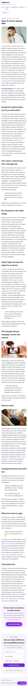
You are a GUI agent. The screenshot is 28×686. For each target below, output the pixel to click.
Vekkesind (3, 18)
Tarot (2, 7)
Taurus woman (7, 81)
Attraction (22, 7)
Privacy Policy (4, 683)
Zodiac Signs (7, 8)
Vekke (8, 3)
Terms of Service (13, 683)
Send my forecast (14, 665)
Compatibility (14, 7)
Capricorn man (18, 140)
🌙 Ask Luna (22, 683)
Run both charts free (14, 624)
